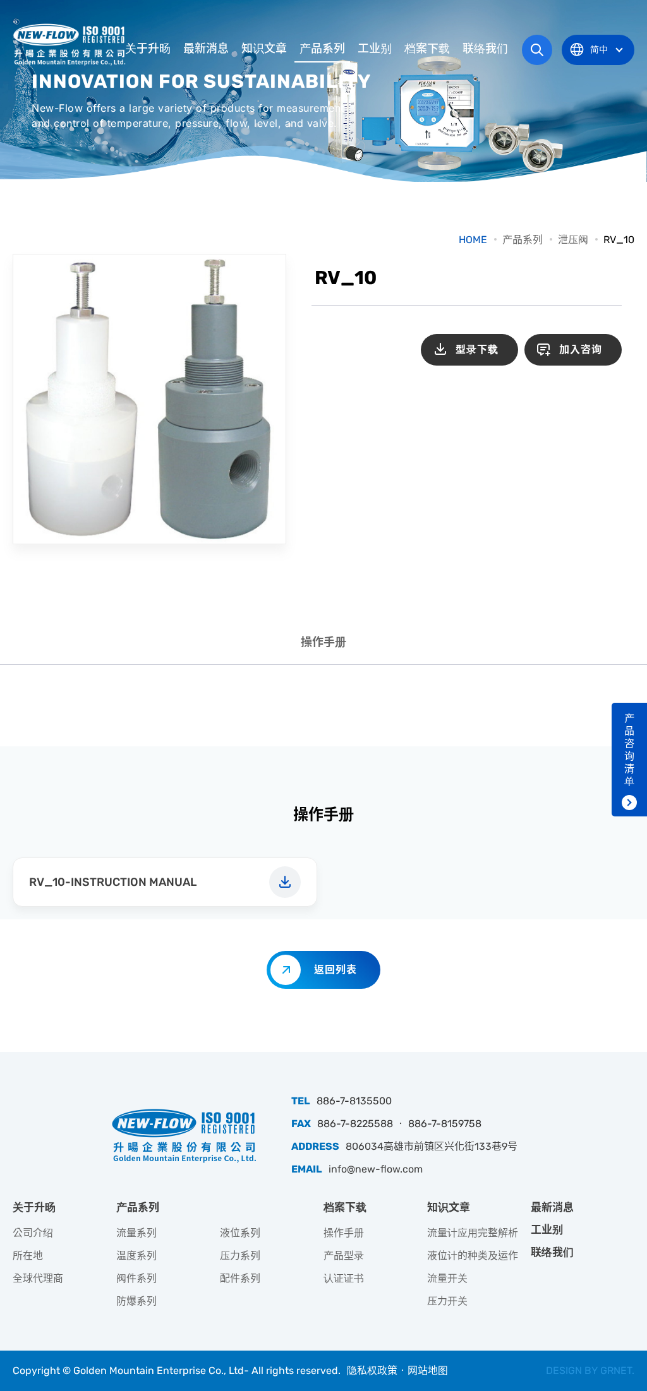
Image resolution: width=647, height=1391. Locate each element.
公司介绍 (33, 1233)
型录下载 (477, 349)
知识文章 (264, 49)
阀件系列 (136, 1278)
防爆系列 (136, 1301)
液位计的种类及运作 (472, 1256)
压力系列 (240, 1256)
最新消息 (206, 49)
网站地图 (428, 1370)
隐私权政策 (372, 1370)
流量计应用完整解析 (472, 1233)
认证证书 (344, 1278)
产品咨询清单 (629, 749)
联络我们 (485, 49)
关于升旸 (148, 49)
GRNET (616, 1370)
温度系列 (136, 1256)
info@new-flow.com (376, 1169)
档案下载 (427, 49)
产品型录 (344, 1256)
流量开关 (447, 1278)
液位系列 (240, 1233)
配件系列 (240, 1278)
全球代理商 (38, 1278)
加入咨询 (580, 349)
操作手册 (323, 642)
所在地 (28, 1256)
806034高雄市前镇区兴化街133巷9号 (431, 1146)
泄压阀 (573, 240)
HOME (473, 240)
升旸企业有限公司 (71, 44)
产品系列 (322, 49)
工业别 (375, 49)
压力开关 (447, 1301)
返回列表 (335, 970)
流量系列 (136, 1233)
